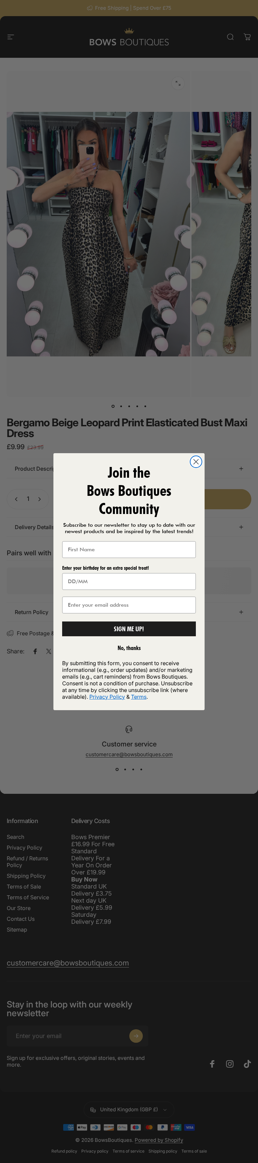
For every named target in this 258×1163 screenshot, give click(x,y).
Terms (138, 696)
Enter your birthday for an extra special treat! (105, 568)
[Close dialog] (196, 462)
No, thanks (129, 647)
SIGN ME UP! (129, 629)
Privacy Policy (107, 696)
